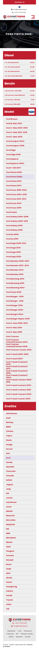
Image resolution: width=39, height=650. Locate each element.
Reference (19, 637)
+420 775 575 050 (20, 12)
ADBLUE (11, 637)
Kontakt (27, 637)
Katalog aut (28, 631)
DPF (17, 634)
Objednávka (11, 631)
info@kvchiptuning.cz (20, 9)
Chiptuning (10, 634)
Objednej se (19, 2)
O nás (19, 631)
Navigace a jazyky (27, 634)
